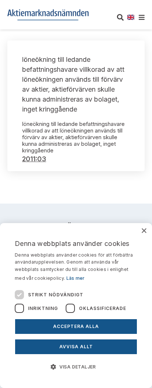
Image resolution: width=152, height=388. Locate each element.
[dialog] (76, 305)
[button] (76, 366)
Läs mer (75, 278)
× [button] (143, 231)
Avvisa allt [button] (76, 346)
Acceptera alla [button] (76, 326)
